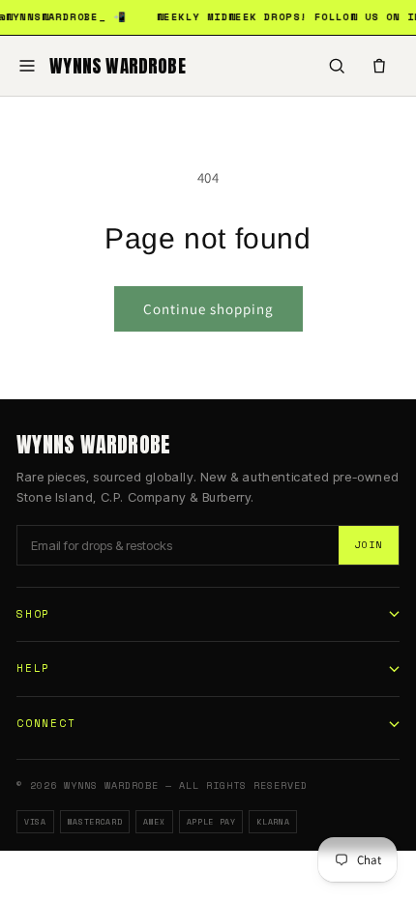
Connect (45, 723)
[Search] (336, 65)
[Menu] (27, 65)
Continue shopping (208, 309)
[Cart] (379, 65)
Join (368, 545)
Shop (33, 614)
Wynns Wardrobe (117, 66)
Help (33, 668)
